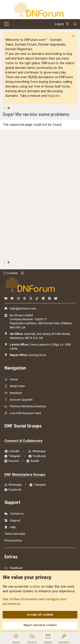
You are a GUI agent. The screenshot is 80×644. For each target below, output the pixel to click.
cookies (34, 586)
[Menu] (6, 24)
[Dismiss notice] (73, 36)
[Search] (75, 24)
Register (54, 96)
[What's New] (68, 24)
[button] (22, 273)
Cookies (12, 273)
